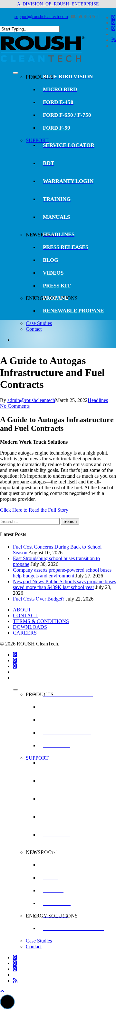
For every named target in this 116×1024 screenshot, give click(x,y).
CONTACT (25, 615)
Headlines (98, 400)
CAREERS (25, 633)
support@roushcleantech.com (41, 16)
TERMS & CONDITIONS (41, 621)
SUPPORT (37, 140)
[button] (7, 1001)
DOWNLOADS (30, 627)
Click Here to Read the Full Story (34, 510)
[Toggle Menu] (15, 73)
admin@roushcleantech (31, 400)
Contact (34, 329)
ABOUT (22, 609)
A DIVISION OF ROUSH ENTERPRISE (58, 4)
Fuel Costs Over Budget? (38, 599)
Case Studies (39, 323)
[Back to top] (2, 991)
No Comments (15, 406)
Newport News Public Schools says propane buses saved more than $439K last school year (64, 584)
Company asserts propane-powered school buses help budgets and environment (62, 572)
